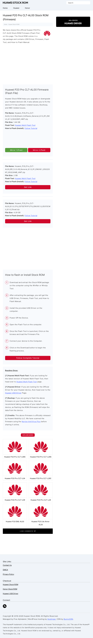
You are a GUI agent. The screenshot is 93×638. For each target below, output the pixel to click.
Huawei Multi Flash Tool (25, 125)
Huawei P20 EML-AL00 (15, 521)
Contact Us (7, 565)
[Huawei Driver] (73, 25)
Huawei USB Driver (13, 393)
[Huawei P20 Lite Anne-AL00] (41, 518)
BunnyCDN (68, 619)
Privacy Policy (8, 574)
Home (5, 24)
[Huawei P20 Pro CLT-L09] (15, 497)
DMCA (5, 570)
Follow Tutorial (31, 128)
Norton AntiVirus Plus (31, 421)
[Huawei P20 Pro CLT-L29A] (41, 454)
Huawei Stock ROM (15, 3)
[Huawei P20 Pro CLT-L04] (15, 475)
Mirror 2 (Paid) (39, 150)
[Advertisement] (28, 63)
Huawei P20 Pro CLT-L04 (15, 478)
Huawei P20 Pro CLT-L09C (15, 457)
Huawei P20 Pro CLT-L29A (40, 457)
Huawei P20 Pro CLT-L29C (40, 478)
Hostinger (51, 619)
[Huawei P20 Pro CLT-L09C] (15, 454)
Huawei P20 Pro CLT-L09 (15, 500)
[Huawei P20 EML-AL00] (15, 518)
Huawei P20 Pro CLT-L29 (41, 500)
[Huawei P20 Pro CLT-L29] (41, 497)
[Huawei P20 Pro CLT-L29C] (41, 475)
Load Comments (27, 531)
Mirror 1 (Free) (16, 150)
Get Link (28, 187)
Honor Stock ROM (10, 589)
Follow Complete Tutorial (27, 358)
